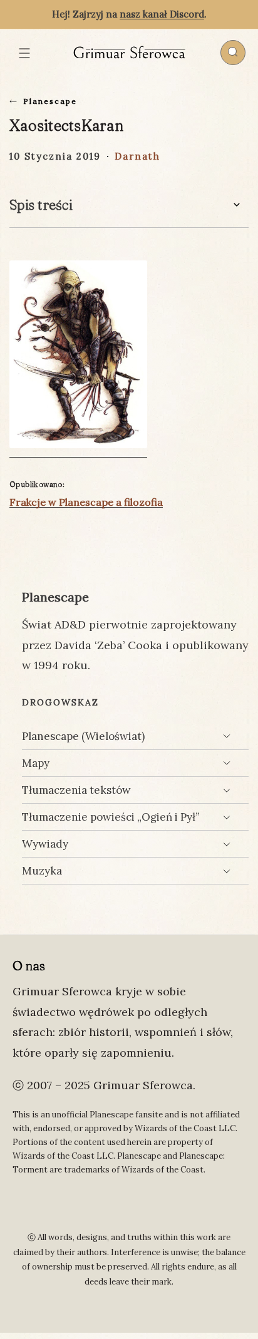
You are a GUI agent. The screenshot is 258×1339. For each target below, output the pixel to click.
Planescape (50, 101)
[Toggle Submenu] (227, 736)
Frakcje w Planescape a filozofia (86, 502)
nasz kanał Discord (162, 14)
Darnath (137, 156)
